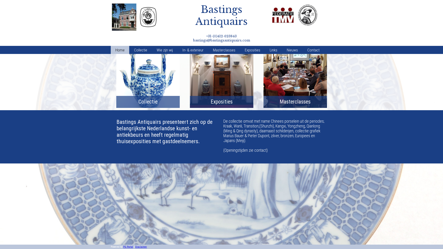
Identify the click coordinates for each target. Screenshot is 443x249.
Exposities (252, 50)
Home (120, 50)
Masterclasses (224, 50)
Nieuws (292, 50)
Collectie (140, 50)
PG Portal (128, 246)
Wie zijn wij (165, 50)
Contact (313, 50)
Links (273, 50)
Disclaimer (141, 246)
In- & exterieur (193, 50)
